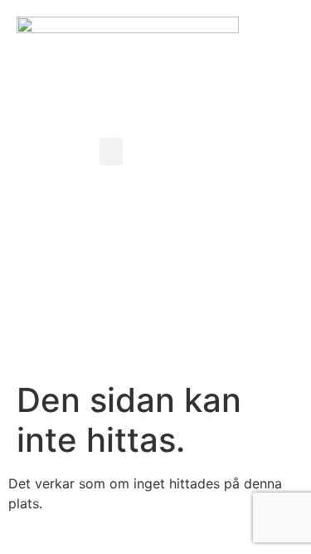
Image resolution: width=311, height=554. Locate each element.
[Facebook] (213, 37)
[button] (111, 151)
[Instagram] (258, 37)
